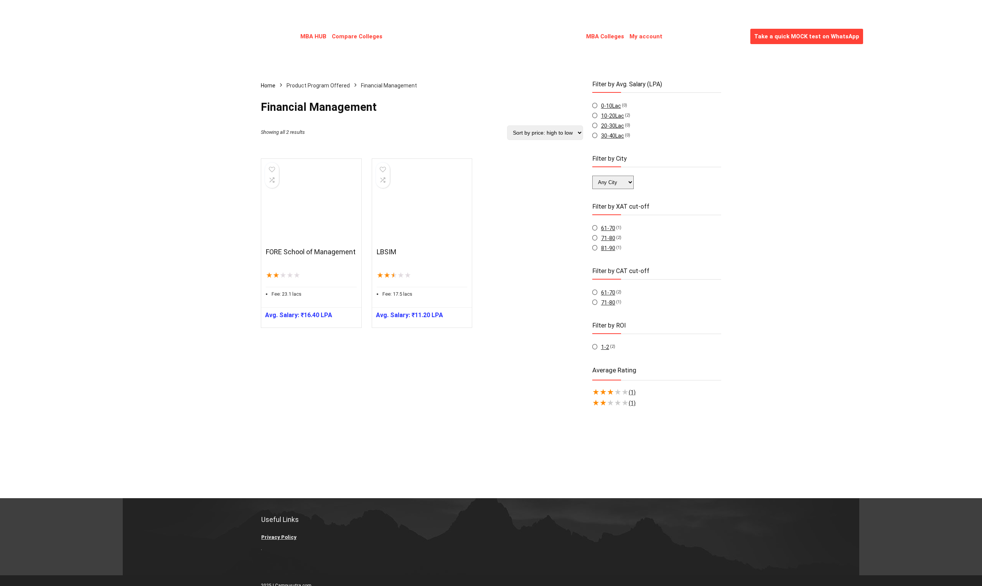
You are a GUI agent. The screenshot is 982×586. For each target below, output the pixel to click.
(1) (632, 392)
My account (645, 36)
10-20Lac (612, 116)
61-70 (608, 228)
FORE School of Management (311, 252)
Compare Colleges (357, 36)
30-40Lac (612, 136)
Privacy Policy (279, 537)
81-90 (608, 248)
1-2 (605, 347)
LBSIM (386, 252)
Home (268, 85)
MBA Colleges (605, 36)
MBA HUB (313, 36)
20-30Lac (612, 126)
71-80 (608, 238)
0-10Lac (611, 106)
